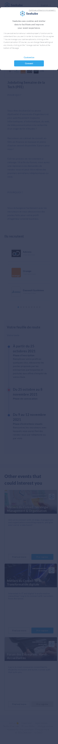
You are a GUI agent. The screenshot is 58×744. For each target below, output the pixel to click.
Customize (29, 57)
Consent (29, 63)
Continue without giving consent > (42, 10)
